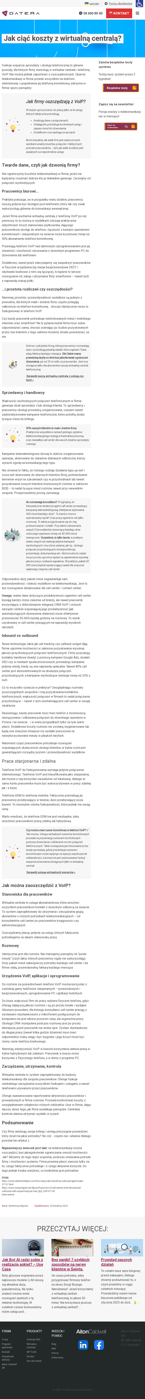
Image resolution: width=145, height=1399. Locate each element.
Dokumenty (57, 1357)
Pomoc (55, 1353)
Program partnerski (7, 1346)
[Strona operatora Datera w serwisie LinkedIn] (83, 1344)
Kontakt (121, 13)
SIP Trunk (31, 1352)
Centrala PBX (33, 1339)
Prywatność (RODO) (8, 1358)
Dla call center (34, 1361)
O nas (5, 1339)
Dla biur (30, 1356)
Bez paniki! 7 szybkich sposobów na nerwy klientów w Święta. (70, 1264)
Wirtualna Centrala (32, 1346)
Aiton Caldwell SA (9, 1366)
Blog (54, 1344)
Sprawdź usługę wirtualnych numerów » (50, 872)
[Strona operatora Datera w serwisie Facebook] (99, 1344)
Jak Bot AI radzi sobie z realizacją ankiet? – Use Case (22, 1264)
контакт (94, 3)
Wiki (54, 1348)
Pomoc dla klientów (120, 3)
